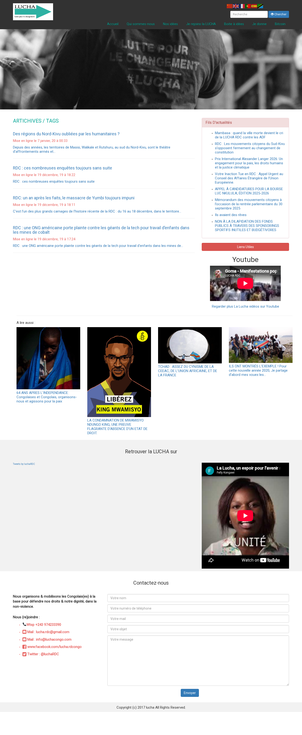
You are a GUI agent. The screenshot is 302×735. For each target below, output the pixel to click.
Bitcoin (280, 24)
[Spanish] (254, 5)
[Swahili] (260, 5)
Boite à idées (234, 24)
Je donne (259, 24)
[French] (242, 5)
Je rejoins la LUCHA (201, 24)
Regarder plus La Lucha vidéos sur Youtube (245, 306)
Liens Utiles (245, 247)
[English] (236, 5)
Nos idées (170, 24)
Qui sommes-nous (141, 24)
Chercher (280, 14)
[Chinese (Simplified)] (230, 5)
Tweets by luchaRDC (24, 464)
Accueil (112, 24)
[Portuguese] (248, 5)
